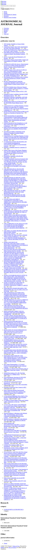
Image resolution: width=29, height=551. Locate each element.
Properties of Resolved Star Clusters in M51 (15, 387)
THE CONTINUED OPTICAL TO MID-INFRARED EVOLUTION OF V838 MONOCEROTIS (15, 192)
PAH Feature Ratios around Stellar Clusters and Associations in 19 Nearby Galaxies (16, 60)
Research (6, 16)
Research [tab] (6, 29)
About (5, 543)
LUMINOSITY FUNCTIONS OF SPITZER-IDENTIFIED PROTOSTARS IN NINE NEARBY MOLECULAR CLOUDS (16, 271)
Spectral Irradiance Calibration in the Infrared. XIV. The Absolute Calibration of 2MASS (15, 419)
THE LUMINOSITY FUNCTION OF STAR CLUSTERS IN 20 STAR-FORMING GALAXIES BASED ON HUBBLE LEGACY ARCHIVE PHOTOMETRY (15, 226)
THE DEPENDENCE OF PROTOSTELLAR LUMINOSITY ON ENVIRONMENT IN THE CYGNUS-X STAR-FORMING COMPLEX (16, 207)
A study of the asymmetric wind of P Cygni (15, 480)
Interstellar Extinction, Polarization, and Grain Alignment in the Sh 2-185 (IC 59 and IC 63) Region (15, 98)
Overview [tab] (6, 28)
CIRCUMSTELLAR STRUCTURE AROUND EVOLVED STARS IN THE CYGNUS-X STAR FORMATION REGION (16, 307)
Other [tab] (5, 32)
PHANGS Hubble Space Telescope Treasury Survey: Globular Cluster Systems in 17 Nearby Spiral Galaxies (16, 88)
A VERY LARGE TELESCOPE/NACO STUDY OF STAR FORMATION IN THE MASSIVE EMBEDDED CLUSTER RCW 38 (15, 318)
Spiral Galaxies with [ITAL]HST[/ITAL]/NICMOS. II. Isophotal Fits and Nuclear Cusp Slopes (15, 430)
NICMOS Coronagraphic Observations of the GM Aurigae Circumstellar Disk (15, 409)
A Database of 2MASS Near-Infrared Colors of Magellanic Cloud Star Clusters (16, 369)
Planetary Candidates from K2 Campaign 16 (15, 147)
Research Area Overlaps (10, 17)
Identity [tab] (6, 31)
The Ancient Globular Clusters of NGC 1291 (15, 91)
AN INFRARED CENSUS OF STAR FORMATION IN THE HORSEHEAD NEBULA (14, 341)
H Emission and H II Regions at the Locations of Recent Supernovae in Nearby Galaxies (16, 77)
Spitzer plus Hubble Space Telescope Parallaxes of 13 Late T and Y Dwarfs (16, 50)
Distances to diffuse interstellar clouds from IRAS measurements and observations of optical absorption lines (16, 485)
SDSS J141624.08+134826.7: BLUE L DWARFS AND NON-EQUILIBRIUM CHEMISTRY (14, 313)
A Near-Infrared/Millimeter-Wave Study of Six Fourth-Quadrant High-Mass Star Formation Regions (16, 397)
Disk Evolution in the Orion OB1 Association (15, 384)
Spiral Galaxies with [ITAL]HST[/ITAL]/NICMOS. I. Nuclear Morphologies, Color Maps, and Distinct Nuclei (14, 425)
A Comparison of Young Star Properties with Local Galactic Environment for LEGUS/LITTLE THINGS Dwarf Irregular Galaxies (15, 144)
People (5, 13)
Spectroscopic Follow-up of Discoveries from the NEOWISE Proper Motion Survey (15, 102)
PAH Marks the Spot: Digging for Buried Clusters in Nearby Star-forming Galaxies (14, 53)
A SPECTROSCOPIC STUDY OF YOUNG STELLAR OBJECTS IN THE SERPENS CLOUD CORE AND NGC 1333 (15, 346)
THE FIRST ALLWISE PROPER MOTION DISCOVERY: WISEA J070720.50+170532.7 (15, 232)
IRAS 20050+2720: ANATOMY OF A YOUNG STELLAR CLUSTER (14, 267)
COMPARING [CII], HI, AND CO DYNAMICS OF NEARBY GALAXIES (15, 165)
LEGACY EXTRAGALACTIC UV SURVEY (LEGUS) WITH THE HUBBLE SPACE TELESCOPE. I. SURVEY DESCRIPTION (15, 187)
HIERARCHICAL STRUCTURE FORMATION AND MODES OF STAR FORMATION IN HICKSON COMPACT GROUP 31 (15, 497)
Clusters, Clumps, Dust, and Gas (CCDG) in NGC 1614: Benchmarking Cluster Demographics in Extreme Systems (15, 71)
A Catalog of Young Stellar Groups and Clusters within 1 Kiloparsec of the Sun (16, 401)
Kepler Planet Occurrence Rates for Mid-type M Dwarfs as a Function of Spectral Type (16, 112)
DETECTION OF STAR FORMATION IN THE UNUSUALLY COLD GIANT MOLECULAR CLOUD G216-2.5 (15, 331)
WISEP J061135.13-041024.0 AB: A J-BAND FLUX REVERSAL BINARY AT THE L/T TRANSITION (16, 212)
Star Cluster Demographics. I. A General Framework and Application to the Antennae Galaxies (15, 366)
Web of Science (12, 547)
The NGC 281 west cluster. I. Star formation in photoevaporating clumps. (16, 470)
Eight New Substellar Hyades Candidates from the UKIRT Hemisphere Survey (16, 74)
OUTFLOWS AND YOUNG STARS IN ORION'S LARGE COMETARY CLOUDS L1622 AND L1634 (15, 337)
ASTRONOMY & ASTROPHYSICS (13, 509)
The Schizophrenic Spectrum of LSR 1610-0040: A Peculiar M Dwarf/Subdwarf (15, 378)
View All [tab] (6, 34)
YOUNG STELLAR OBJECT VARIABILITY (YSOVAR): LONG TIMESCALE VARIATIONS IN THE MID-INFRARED (15, 201)
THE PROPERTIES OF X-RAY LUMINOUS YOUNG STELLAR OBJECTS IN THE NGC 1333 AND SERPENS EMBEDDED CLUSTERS (16, 302)
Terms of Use (16, 546)
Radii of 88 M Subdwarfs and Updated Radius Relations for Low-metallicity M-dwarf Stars (16, 128)
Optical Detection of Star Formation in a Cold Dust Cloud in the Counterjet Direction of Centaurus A (15, 124)
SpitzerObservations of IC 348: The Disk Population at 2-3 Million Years (14, 373)
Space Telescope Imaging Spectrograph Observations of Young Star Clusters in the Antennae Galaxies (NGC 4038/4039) (14, 392)
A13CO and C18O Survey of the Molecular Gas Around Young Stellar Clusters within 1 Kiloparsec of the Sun (15, 406)
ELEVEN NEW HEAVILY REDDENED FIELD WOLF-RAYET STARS (15, 250)
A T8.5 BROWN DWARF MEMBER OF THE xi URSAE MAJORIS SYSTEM (15, 238)
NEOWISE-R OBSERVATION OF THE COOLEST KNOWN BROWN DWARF (14, 195)
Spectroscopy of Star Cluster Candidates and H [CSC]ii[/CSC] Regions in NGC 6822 (16, 448)
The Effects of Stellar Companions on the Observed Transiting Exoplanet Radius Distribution (14, 133)
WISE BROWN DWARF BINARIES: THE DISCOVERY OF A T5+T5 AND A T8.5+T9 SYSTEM (16, 290)
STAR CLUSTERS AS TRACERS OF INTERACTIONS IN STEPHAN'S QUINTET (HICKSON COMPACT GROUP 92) (16, 284)
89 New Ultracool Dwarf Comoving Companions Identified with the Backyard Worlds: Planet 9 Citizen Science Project (14, 83)
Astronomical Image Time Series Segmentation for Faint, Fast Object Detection (16, 47)
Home (5, 11)
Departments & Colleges (10, 14)
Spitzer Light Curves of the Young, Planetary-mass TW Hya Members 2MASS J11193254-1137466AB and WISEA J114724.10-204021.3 (15, 152)
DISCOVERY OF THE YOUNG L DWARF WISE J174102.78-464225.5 (15, 235)
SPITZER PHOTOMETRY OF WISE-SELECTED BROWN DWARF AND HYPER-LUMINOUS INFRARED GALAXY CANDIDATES (14, 263)
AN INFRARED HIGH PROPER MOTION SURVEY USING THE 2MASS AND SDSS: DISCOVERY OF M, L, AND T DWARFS (16, 351)
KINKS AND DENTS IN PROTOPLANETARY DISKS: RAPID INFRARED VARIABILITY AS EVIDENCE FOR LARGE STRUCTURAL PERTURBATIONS (16, 245)
